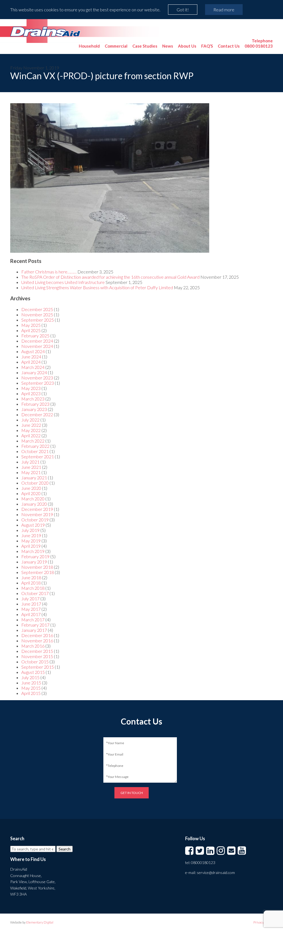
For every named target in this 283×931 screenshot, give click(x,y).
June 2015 (31, 682)
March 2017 (32, 619)
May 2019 (31, 540)
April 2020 (31, 493)
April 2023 (31, 393)
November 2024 (37, 346)
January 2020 (34, 503)
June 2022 (31, 425)
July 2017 (30, 598)
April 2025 (31, 330)
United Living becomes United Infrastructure (63, 282)
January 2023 (34, 409)
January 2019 (34, 561)
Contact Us (229, 45)
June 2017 (31, 603)
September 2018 (37, 572)
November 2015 (37, 656)
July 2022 (30, 419)
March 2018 (32, 588)
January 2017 (34, 630)
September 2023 (37, 383)
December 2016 (37, 635)
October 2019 (35, 519)
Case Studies (144, 45)
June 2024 (31, 356)
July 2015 (30, 677)
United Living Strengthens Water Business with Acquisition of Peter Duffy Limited (97, 287)
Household (89, 45)
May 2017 (31, 609)
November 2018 (37, 567)
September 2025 (37, 319)
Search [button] (64, 849)
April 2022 (31, 435)
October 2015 (35, 661)
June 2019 (31, 535)
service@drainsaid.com (216, 872)
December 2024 (37, 340)
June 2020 (31, 488)
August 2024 (33, 351)
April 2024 (31, 361)
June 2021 (31, 467)
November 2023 (37, 377)
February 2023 (35, 404)
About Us (187, 45)
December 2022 (37, 414)
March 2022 (32, 440)
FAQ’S (207, 45)
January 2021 (34, 477)
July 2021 (30, 461)
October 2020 (35, 482)
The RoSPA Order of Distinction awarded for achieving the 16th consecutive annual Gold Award (110, 277)
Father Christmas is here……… (49, 271)
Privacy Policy (263, 922)
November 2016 (37, 640)
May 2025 (31, 325)
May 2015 (31, 688)
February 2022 (35, 446)
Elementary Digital (39, 922)
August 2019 (33, 524)
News (167, 45)
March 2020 (32, 498)
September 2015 (37, 666)
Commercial (116, 45)
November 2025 (37, 314)
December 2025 (37, 309)
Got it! (183, 9)
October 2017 (35, 593)
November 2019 (37, 514)
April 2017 (31, 614)
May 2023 (31, 388)
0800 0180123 (259, 43)
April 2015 (31, 693)
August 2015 (33, 672)
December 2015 (37, 651)
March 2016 (32, 645)
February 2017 (35, 624)
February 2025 (35, 335)
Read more (223, 9)
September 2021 (37, 456)
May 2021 (31, 472)
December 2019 (37, 509)
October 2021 (35, 451)
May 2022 (31, 430)
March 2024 (32, 367)
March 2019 (32, 551)
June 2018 (31, 577)
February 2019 (35, 556)
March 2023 (32, 398)
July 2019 (30, 530)
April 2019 (31, 546)
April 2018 (31, 582)
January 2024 (34, 372)
